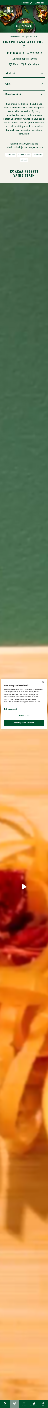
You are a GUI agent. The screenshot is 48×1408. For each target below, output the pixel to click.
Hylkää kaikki (24, 716)
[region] (24, 704)
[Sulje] (43, 682)
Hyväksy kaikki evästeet (24, 723)
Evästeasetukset (10, 709)
